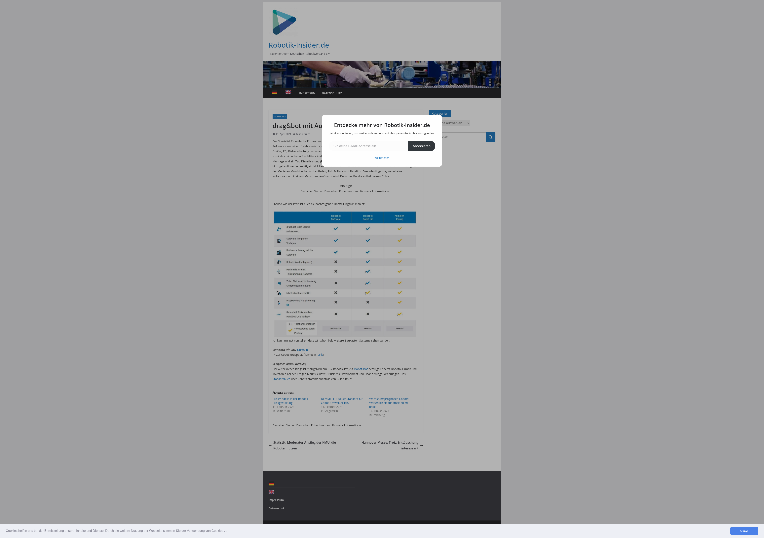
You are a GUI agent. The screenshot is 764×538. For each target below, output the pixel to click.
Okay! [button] (744, 530)
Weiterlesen (382, 158)
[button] (229, 531)
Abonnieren (422, 146)
